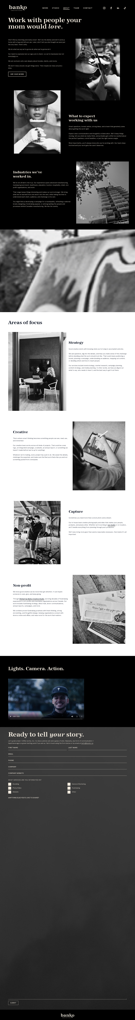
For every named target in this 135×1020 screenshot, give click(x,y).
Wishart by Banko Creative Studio (31, 599)
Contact (87, 8)
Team (76, 8)
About (66, 8)
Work (45, 8)
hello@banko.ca (87, 743)
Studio (55, 8)
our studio (111, 525)
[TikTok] (124, 8)
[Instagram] (104, 8)
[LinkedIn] (118, 8)
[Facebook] (111, 8)
